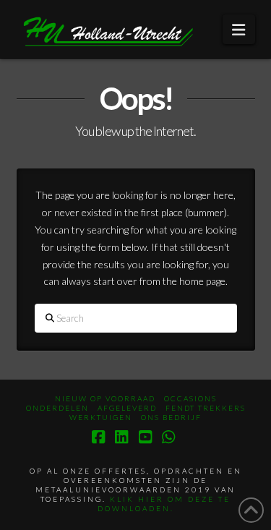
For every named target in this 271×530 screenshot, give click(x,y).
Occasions (190, 398)
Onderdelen (57, 407)
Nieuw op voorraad (105, 398)
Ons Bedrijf (171, 417)
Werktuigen (100, 417)
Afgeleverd (127, 407)
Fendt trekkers (205, 407)
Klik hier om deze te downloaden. (164, 504)
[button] (238, 29)
